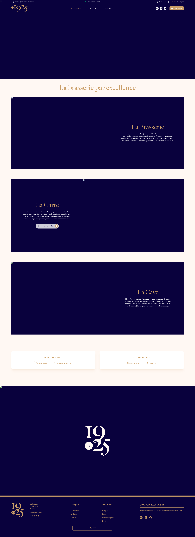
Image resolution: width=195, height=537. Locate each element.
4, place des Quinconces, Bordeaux (20, 2)
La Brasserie (76, 8)
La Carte (93, 8)
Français (105, 511)
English (181, 2)
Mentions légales (108, 518)
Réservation (176, 8)
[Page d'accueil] (19, 8)
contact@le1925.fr (36, 512)
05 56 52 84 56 (161, 2)
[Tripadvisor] (157, 8)
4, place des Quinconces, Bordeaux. (34, 506)
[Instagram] (161, 8)
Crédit (104, 521)
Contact (108, 8)
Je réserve (92, 528)
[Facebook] (165, 8)
